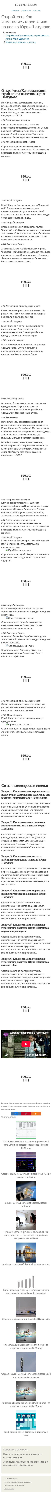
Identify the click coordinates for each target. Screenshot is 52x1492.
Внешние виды (41, 1103)
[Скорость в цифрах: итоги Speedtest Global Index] (26, 1315)
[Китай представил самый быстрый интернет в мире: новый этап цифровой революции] (26, 1286)
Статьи (36, 10)
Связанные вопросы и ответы (21, 41)
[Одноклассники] (36, 1113)
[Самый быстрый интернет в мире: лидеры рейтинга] (26, 1199)
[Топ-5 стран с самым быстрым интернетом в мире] (26, 1428)
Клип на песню (14, 1103)
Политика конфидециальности (14, 1485)
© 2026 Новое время (10, 1478)
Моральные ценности (35, 1106)
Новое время (26, 5)
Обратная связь (9, 1489)
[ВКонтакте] (16, 1113)
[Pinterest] (26, 1113)
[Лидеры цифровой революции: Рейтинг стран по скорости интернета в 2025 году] (26, 1399)
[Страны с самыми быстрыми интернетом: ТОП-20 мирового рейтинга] (26, 1170)
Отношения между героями (17, 1106)
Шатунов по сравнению (27, 1103)
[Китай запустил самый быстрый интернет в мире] (26, 1260)
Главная (15, 10)
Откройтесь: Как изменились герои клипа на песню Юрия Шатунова (27, 37)
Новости (26, 10)
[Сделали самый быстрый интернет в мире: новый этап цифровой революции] (26, 1370)
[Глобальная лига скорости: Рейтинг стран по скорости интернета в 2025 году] (26, 1341)
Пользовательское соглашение (21, 1482)
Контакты (7, 1482)
